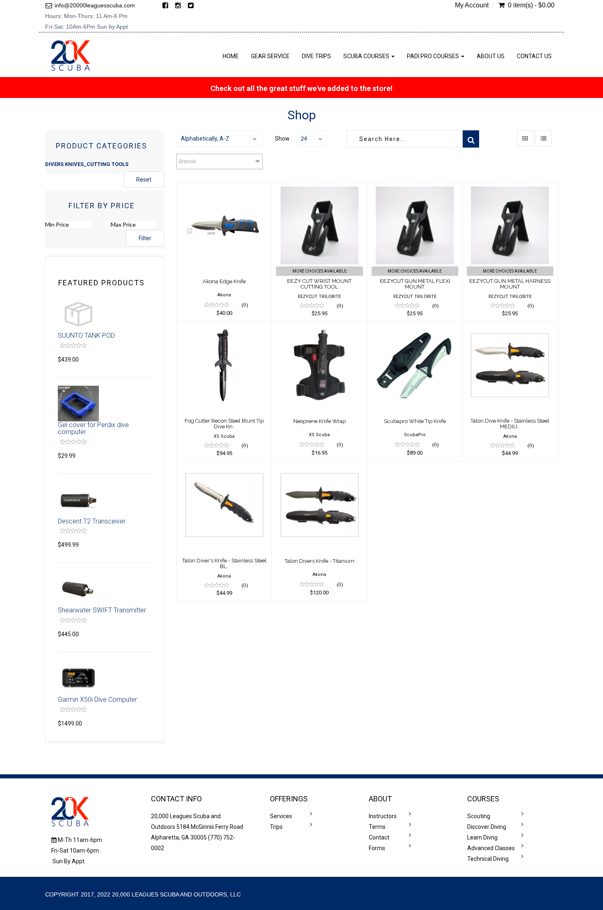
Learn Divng (482, 837)
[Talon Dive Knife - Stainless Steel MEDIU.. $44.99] (510, 327)
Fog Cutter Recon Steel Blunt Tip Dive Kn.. (224, 424)
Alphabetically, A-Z (205, 138)
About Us (491, 56)
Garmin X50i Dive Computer (97, 699)
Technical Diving (488, 858)
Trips (276, 827)
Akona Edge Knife (224, 281)
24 (304, 138)
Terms (377, 827)
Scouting (478, 816)
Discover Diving (486, 827)
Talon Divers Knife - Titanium (319, 561)
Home (231, 56)
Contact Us (534, 56)
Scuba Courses (367, 56)
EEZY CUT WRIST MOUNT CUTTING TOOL (319, 284)
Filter (145, 238)
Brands (187, 161)
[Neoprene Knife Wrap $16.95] (319, 327)
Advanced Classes (491, 848)
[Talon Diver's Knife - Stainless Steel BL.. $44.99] (224, 467)
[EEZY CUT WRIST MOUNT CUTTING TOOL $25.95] (319, 187)
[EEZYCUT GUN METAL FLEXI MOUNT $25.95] (415, 187)
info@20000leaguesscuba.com (95, 5)
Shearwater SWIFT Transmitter (102, 610)
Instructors (383, 816)
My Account (472, 5)
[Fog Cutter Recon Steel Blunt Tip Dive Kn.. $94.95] (224, 327)
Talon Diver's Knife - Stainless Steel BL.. (224, 563)
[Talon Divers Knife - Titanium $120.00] (319, 467)
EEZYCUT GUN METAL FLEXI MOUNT (415, 284)
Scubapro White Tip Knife (415, 421)
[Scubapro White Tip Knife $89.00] (415, 327)
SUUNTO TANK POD (86, 335)
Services (281, 816)
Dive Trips (316, 56)
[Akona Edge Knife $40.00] (224, 187)
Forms (377, 848)
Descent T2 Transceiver (92, 521)
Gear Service (270, 56)
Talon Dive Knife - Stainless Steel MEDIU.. (510, 424)
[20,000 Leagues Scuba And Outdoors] (70, 55)
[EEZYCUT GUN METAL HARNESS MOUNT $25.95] (510, 187)
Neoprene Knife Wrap (319, 421)
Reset (143, 179)
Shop (302, 115)
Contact (379, 837)
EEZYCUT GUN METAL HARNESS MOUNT (509, 284)
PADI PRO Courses (433, 56)
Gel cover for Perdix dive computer (93, 428)
